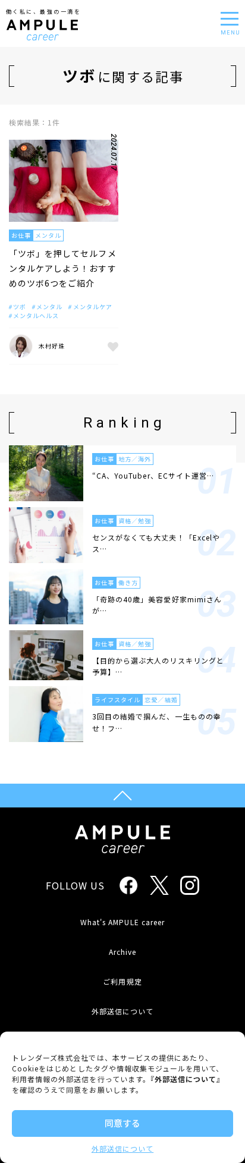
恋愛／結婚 (161, 699)
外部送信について (122, 1148)
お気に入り (111, 346)
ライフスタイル (117, 699)
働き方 (128, 582)
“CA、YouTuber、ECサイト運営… (153, 475)
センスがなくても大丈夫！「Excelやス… (156, 543)
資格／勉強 (134, 520)
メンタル (48, 235)
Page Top (122, 795)
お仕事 (21, 235)
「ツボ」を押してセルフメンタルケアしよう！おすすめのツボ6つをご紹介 (63, 268)
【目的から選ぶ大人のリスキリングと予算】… (158, 666)
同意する (122, 1123)
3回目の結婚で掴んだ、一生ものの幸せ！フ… (156, 722)
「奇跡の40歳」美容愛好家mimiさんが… (157, 604)
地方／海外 (134, 458)
